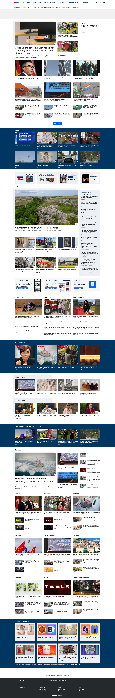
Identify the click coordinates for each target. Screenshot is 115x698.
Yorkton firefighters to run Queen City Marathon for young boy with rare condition (33, 114)
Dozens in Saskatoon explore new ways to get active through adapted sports (27, 317)
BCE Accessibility (21, 687)
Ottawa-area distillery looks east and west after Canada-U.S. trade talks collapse (56, 513)
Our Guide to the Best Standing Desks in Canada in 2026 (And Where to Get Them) (67, 637)
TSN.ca (60, 690)
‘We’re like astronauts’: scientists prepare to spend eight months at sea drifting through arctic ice (46, 367)
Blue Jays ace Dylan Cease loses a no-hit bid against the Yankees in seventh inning (33, 611)
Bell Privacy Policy (42, 687)
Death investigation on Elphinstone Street (67, 270)
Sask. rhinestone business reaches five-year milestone (67, 250)
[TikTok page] (21, 680)
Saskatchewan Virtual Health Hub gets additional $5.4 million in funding (91, 114)
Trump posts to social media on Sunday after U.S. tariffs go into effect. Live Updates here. (28, 513)
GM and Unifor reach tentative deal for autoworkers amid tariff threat (67, 366)
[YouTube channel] (23, 680)
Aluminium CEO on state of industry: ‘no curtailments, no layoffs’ (89, 366)
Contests (58, 7)
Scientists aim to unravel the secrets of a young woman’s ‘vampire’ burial (46, 392)
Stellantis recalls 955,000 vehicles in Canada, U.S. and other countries (62, 610)
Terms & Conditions (42, 689)
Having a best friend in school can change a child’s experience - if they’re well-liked (91, 561)
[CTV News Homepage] (19, 2)
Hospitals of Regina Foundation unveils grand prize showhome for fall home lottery (25, 251)
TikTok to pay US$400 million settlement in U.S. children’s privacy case (62, 527)
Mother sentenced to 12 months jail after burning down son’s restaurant (68, 392)
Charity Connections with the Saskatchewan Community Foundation (22, 417)
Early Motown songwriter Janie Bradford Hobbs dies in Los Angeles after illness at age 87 (62, 561)
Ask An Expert (76, 7)
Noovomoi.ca (81, 689)
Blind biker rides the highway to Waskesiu (45, 442)
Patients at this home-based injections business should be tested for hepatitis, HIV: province (90, 518)
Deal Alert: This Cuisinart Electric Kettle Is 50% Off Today (25, 636)
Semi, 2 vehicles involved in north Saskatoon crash (27, 326)
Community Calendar (66, 7)
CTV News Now (85, 2)
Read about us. (76, 664)
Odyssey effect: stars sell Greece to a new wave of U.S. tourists (86, 555)
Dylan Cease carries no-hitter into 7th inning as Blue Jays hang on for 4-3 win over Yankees (33, 603)
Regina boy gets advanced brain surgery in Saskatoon (45, 164)
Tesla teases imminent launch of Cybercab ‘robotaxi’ (61, 519)
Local (34, 2)
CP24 (59, 687)
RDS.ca (80, 690)
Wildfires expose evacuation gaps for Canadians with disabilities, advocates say (93, 470)
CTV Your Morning (62, 2)
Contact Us (53, 675)
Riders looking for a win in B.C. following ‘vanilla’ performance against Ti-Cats (68, 37)
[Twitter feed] (18, 680)
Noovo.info (81, 687)
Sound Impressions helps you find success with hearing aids (67, 416)
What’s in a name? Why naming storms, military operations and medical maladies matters (90, 603)
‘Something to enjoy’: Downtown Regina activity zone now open (32, 106)
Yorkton (29, 7)
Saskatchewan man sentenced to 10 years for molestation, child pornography (56, 100)
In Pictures (52, 2)
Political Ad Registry (42, 690)
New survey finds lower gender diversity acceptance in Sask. (45, 145)
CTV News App (66, 675)
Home (29, 2)
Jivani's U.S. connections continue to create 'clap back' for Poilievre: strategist (33, 527)
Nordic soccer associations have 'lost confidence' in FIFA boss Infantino (28, 597)
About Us (48, 675)
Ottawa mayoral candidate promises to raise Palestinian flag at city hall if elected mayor (93, 462)
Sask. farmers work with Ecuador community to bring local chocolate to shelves (46, 271)
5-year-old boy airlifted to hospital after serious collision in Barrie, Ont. (93, 486)
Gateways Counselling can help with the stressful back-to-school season (46, 416)
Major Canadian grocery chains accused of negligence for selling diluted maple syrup (88, 393)
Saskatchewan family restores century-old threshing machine (44, 250)
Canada (40, 2)
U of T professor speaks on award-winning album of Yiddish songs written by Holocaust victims (24, 393)
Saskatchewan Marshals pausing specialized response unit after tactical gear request (90, 106)
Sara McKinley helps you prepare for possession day (89, 416)
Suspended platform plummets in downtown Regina (24, 270)
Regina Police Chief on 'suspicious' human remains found (89, 164)
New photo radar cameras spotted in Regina (25, 164)
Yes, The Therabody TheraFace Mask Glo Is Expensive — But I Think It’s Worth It (46, 657)
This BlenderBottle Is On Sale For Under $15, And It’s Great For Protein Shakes (90, 657)
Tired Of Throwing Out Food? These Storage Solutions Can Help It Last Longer (45, 637)
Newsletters (59, 675)
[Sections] (11, 2)
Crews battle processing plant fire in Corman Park (26, 321)
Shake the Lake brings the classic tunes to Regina (24, 442)
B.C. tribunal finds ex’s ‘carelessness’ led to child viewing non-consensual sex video (67, 486)
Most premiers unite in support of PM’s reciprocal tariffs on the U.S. (24, 366)
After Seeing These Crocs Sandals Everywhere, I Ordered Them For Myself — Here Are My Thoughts (67, 658)
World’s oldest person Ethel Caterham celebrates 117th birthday (91, 568)
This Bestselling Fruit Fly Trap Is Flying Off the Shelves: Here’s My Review (24, 657)
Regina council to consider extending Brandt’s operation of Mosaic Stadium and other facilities (28, 100)
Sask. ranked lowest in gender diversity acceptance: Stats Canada (83, 100)
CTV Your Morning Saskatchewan (46, 7)
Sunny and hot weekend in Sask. (23, 145)
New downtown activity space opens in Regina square (67, 145)
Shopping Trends (73, 2)
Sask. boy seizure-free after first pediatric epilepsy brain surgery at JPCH (62, 114)
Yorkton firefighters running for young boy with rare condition (90, 145)
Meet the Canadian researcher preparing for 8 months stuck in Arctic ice (35, 481)
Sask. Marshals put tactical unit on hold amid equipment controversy (67, 164)
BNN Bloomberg (61, 689)
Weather (35, 7)
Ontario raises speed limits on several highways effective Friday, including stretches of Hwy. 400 (62, 603)
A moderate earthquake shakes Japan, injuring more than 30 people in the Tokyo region (85, 597)
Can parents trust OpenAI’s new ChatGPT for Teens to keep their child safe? (32, 561)
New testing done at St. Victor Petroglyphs (37, 227)
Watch (46, 2)
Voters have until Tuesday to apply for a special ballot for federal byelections (33, 519)
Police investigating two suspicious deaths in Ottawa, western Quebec (93, 455)
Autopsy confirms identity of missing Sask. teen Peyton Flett (85, 317)
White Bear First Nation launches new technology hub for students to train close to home (35, 50)
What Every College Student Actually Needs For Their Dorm (89, 636)
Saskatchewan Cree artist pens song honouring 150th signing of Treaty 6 (68, 442)
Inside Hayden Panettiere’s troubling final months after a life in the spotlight (62, 569)
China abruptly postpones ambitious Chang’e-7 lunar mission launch (27, 555)
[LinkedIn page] (26, 680)
